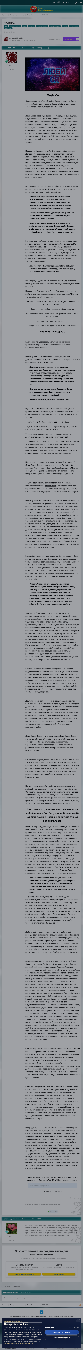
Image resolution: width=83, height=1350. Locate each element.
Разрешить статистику (62, 1332)
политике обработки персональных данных (18, 1343)
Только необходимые (61, 1338)
